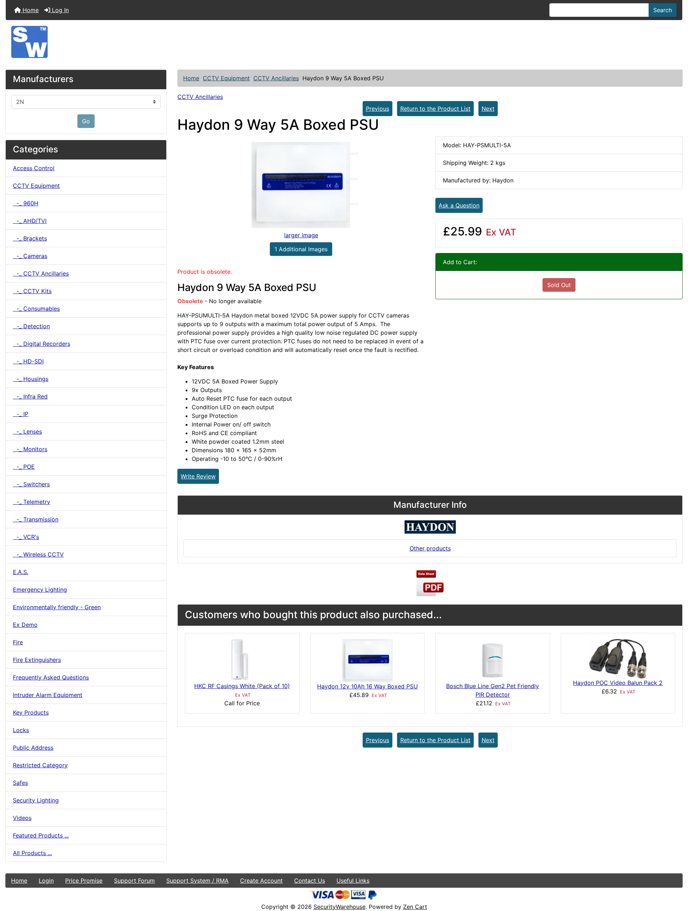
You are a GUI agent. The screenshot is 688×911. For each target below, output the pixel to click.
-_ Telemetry (31, 501)
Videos (22, 817)
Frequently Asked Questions (51, 677)
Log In (59, 10)
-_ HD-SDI (28, 361)
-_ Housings (30, 378)
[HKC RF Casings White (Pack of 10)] (242, 659)
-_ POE (24, 466)
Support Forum (134, 880)
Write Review (198, 476)
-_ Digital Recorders (41, 343)
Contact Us (309, 880)
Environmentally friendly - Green (57, 607)
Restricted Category (40, 765)
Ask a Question (459, 205)
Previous (377, 108)
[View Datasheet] (430, 583)
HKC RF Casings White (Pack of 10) (242, 686)
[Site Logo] (344, 42)
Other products (430, 548)
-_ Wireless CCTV (38, 554)
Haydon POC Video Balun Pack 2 (618, 682)
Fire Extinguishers (37, 659)
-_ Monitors (30, 449)
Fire (18, 642)
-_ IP (20, 414)
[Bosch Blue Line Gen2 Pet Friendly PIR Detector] (493, 659)
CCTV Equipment (226, 78)
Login (46, 880)
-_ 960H (25, 203)
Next (488, 108)
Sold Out (559, 284)
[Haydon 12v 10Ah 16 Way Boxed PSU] (367, 659)
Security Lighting (36, 800)
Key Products (31, 712)
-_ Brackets (30, 238)
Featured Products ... (41, 835)
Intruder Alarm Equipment (47, 694)
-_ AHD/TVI (30, 220)
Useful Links (352, 880)
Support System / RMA (197, 880)
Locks (21, 730)
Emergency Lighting (40, 589)
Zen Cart (415, 906)
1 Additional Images (301, 249)
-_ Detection (31, 326)
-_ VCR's (26, 536)
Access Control (33, 168)
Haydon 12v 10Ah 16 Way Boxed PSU (367, 686)
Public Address (33, 747)
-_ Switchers (31, 484)
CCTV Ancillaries (276, 78)
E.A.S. (20, 572)
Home (30, 10)
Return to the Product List (435, 108)
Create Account (261, 880)
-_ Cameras (30, 255)
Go (86, 121)
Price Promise (83, 880)
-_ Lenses (27, 431)
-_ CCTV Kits (32, 291)
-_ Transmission (35, 519)
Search (662, 10)
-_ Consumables (36, 308)
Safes (20, 782)
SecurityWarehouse (340, 906)
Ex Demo (25, 624)
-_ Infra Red (30, 396)
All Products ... (32, 853)
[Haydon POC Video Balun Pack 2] (617, 658)
